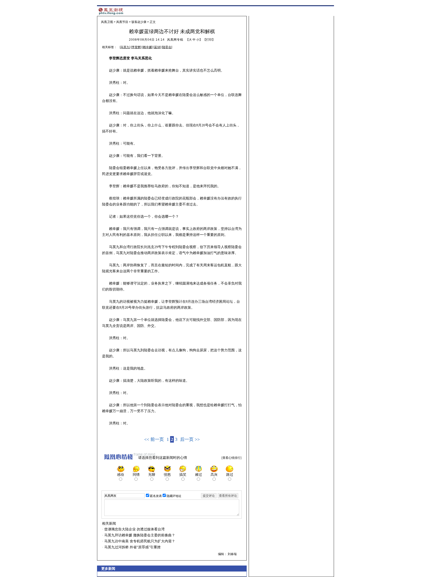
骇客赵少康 (138, 22)
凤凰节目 (122, 22)
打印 (209, 39)
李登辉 (136, 47)
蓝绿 (157, 47)
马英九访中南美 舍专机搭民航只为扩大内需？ (139, 541)
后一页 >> (190, 439)
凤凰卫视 (107, 22)
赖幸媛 (147, 47)
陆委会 (166, 47)
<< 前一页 (154, 439)
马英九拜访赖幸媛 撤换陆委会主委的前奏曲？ (139, 535)
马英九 (124, 47)
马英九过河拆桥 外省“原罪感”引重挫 (132, 547)
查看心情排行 (231, 458)
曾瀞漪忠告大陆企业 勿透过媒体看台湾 (134, 529)
